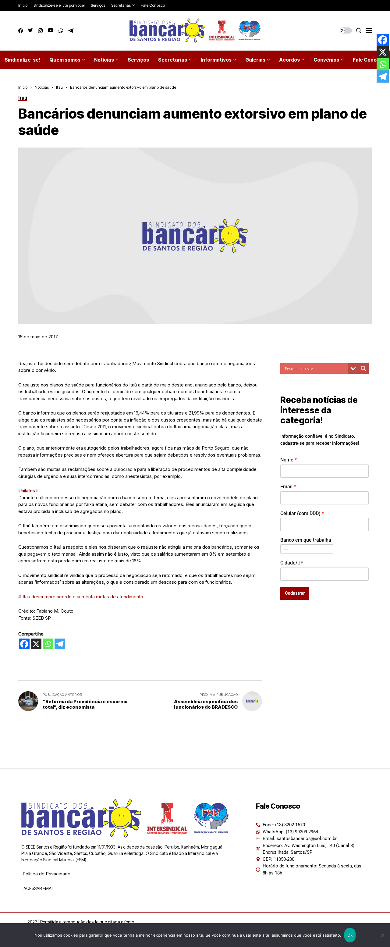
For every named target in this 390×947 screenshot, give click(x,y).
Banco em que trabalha (305, 540)
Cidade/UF (291, 562)
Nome (288, 459)
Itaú (59, 87)
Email (288, 486)
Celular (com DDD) (302, 513)
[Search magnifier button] (363, 368)
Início (22, 87)
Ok (350, 935)
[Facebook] (24, 644)
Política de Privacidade (46, 874)
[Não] (382, 935)
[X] (36, 644)
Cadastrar (295, 593)
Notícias (42, 87)
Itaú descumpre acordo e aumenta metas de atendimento (83, 597)
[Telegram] (60, 644)
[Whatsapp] (48, 644)
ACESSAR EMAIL (39, 888)
